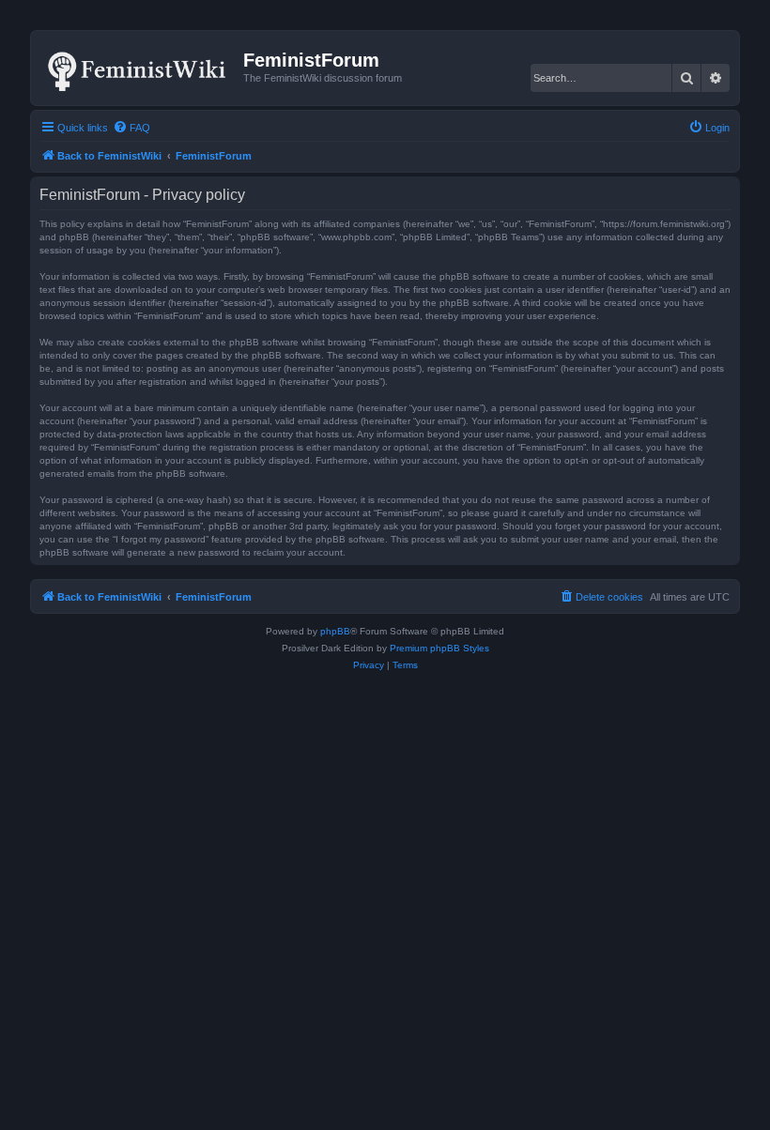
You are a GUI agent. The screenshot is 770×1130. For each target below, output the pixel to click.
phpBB (335, 631)
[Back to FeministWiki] (139, 67)
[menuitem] (131, 127)
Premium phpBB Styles (439, 648)
